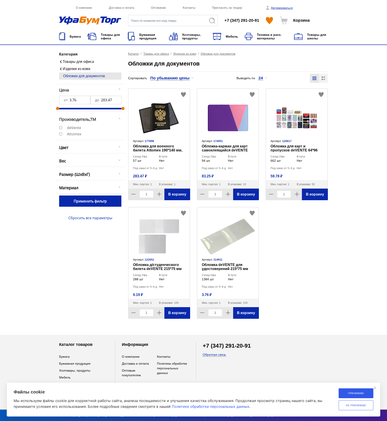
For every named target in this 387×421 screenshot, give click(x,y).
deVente (74, 127)
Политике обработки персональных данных (210, 406)
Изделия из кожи (76, 69)
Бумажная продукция (74, 363)
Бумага (64, 356)
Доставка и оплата (121, 7)
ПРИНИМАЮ (356, 393)
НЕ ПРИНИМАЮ (356, 405)
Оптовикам (158, 7)
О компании (84, 7)
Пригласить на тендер (227, 7)
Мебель (65, 377)
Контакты (189, 7)
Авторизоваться (282, 8)
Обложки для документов (84, 76)
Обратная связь (214, 354)
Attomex (74, 134)
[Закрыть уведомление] (375, 388)
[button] (172, 78)
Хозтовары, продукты (74, 370)
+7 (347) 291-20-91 (241, 20)
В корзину (177, 194)
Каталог (133, 53)
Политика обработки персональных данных (172, 368)
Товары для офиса (78, 62)
